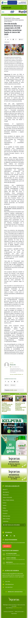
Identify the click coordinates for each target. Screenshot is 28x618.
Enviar (21, 39)
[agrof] (14, 462)
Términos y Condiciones (8, 611)
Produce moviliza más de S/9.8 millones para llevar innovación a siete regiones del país (7, 407)
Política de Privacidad (19, 611)
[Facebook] (3, 535)
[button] (16, 393)
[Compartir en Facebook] (5, 39)
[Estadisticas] (14, 475)
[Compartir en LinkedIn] (8, 39)
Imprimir (7, 42)
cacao (15, 390)
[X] (11, 535)
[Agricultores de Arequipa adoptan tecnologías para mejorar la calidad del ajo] (20, 398)
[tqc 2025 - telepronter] (7, 11)
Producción (5, 14)
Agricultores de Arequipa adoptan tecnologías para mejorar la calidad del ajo (20, 406)
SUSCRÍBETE (7, 546)
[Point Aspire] (14, 3)
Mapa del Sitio (14, 613)
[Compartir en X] (10, 39)
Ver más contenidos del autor (16, 374)
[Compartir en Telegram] (13, 39)
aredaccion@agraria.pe (15, 366)
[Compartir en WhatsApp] (16, 39)
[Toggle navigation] (24, 7)
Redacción (13, 364)
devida (11, 390)
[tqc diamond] (14, 424)
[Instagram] (7, 535)
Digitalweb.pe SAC (17, 607)
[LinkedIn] (14, 535)
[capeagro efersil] (14, 445)
